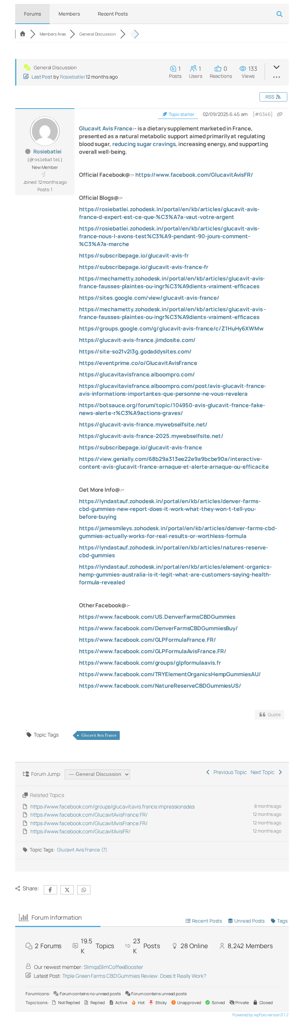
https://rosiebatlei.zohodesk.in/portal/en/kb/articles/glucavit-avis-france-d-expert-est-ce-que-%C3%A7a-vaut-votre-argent (169, 213)
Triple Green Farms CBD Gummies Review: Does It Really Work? (134, 975)
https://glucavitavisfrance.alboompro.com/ (137, 374)
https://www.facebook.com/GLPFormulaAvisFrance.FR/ (153, 651)
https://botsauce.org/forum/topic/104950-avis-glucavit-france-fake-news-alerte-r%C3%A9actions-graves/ (172, 409)
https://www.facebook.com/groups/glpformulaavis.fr (150, 663)
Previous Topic (229, 771)
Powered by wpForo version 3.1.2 (260, 1014)
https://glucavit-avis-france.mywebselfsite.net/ (143, 424)
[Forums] (22, 34)
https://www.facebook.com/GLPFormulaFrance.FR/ (147, 640)
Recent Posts (113, 13)
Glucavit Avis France (105, 128)
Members (69, 13)
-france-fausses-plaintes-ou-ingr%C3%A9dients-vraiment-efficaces (172, 313)
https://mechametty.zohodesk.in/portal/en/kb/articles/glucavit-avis (171, 309)
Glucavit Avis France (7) (82, 849)
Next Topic (264, 771)
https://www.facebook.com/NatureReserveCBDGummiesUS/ (160, 686)
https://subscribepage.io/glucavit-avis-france (140, 447)
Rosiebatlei (72, 76)
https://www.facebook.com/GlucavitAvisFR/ (194, 175)
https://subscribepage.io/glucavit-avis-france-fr (143, 267)
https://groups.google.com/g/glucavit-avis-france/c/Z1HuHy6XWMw (171, 328)
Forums (32, 13)
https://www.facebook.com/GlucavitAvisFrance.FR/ (88, 814)
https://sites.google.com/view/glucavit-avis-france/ (149, 298)
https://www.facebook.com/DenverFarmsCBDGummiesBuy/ (158, 628)
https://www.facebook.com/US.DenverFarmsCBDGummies (157, 617)
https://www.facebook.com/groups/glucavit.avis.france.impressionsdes (112, 806)
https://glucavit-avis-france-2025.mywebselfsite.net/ (151, 436)
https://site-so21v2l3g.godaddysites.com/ (135, 351)
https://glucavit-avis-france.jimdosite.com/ (137, 340)
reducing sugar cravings (144, 144)
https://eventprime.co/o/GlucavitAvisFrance (138, 363)
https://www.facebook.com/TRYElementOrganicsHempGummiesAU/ (170, 674)
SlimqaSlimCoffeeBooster (113, 966)
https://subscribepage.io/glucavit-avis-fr (134, 255)
